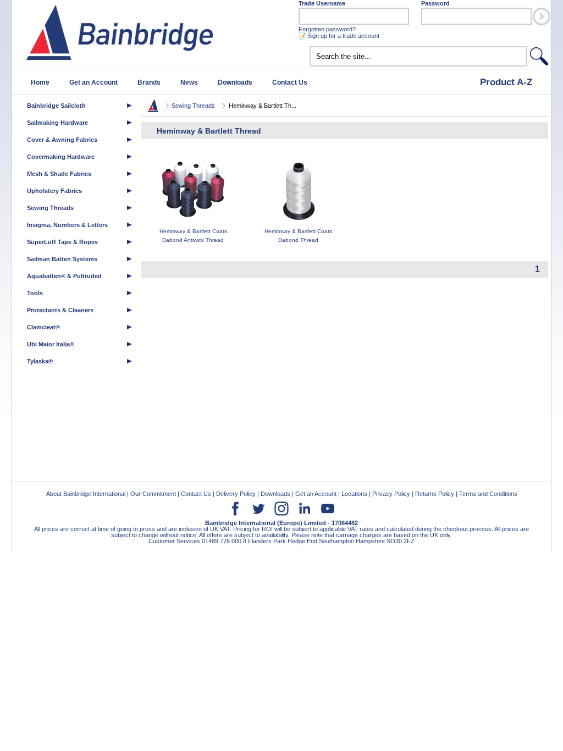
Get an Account (93, 82)
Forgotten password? (327, 29)
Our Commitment (153, 493)
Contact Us (289, 82)
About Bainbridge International (85, 493)
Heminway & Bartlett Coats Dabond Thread (298, 235)
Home (40, 82)
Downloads (235, 82)
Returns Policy (434, 493)
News (189, 82)
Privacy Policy (391, 493)
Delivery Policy (236, 493)
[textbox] (418, 56)
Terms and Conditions (488, 493)
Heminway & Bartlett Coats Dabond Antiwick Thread (193, 235)
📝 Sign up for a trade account (339, 35)
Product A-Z (506, 81)
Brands (149, 82)
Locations (354, 493)
